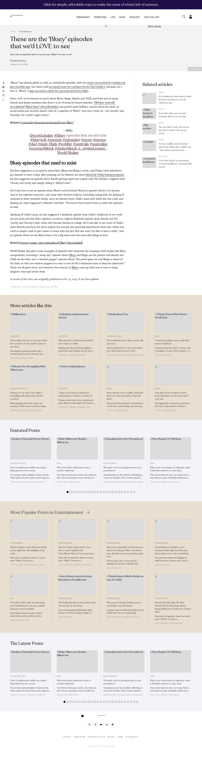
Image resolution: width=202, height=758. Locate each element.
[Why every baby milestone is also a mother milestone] (77, 448)
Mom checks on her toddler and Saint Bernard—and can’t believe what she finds (125, 396)
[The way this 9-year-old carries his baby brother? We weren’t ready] (149, 128)
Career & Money (114, 336)
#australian (98, 144)
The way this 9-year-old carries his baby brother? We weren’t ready (174, 130)
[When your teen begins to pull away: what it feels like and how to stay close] (170, 448)
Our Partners (16, 543)
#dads (43, 144)
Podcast (134, 17)
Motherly (63, 388)
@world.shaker (41, 135)
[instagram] (89, 724)
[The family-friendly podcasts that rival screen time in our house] (76, 585)
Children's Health (18, 388)
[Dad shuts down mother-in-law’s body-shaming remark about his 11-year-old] (173, 375)
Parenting (100, 17)
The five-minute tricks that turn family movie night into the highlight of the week (28, 550)
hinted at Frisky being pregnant (104, 175)
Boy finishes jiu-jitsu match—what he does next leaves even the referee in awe (175, 99)
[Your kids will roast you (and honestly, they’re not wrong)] (149, 113)
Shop (122, 17)
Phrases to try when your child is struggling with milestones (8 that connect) (26, 396)
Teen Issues (166, 354)
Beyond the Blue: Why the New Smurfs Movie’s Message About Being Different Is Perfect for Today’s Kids (173, 607)
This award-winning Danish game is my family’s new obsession (124, 604)
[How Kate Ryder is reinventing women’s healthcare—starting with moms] (149, 162)
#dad (32, 144)
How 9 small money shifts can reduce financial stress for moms (28, 469)
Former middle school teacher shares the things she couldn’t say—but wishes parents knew (175, 147)
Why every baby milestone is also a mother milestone (74, 469)
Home (13, 31)
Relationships (27, 357)
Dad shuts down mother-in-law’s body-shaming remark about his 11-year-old (172, 396)
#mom (86, 139)
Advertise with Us (96, 737)
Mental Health (35, 410)
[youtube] (101, 724)
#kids (53, 144)
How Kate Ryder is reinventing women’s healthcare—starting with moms (175, 163)
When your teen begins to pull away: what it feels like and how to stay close (170, 469)
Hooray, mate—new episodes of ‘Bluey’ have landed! (51, 243)
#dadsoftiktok (66, 148)
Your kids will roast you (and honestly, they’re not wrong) (172, 115)
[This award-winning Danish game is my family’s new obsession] (125, 585)
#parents (54, 139)
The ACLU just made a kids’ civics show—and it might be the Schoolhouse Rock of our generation (76, 550)
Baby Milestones (71, 481)
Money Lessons (17, 463)
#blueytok (38, 139)
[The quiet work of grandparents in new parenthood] (123, 448)
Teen (157, 336)
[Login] (190, 18)
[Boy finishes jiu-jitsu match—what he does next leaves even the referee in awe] (149, 98)
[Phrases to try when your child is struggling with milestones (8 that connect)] (28, 375)
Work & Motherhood (133, 354)
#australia (81, 144)
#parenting (71, 139)
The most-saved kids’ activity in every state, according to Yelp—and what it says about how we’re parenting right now (125, 552)
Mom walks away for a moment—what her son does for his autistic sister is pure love (28, 343)
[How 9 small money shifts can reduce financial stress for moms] (30, 448)
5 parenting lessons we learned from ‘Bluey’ (47, 122)
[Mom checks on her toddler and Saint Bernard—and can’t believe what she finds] (125, 375)
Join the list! (151, 17)
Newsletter (79, 737)
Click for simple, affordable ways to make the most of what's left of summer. (101, 4)
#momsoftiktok (41, 148)
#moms (99, 139)
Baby (59, 463)
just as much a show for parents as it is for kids (59, 91)
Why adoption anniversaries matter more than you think (75, 342)
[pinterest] (112, 724)
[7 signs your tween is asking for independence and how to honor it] (76, 375)
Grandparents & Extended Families (123, 483)
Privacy (111, 737)
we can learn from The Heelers (77, 87)
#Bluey (60, 135)
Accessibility (132, 737)
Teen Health (161, 481)
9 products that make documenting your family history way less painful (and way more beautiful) (27, 605)
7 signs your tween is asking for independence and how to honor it (75, 394)
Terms (120, 737)
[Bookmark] (3, 100)
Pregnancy (83, 17)
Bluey (72, 255)
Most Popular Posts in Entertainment (46, 512)
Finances (31, 481)
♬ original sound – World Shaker (82, 150)
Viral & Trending (120, 410)
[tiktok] (107, 724)
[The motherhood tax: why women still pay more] (125, 323)
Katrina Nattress (19, 60)
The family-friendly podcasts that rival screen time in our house (76, 604)
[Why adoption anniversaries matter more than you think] (76, 323)
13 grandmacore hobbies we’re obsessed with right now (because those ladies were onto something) (172, 550)
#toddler (65, 144)
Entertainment (25, 31)
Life (113, 17)
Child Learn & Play (48, 286)
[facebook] (95, 724)
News (161, 92)
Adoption (63, 336)
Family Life (127, 616)
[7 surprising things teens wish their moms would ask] (173, 323)
